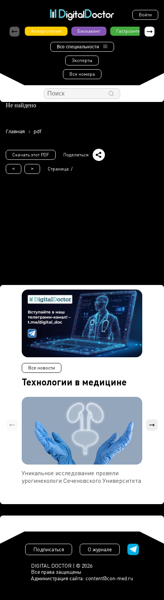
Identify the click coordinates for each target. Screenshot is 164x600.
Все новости (41, 368)
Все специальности (78, 46)
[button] (149, 32)
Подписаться (48, 549)
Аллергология (46, 31)
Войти (145, 15)
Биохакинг (88, 31)
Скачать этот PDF (30, 155)
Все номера (82, 74)
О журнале (100, 549)
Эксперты (82, 60)
